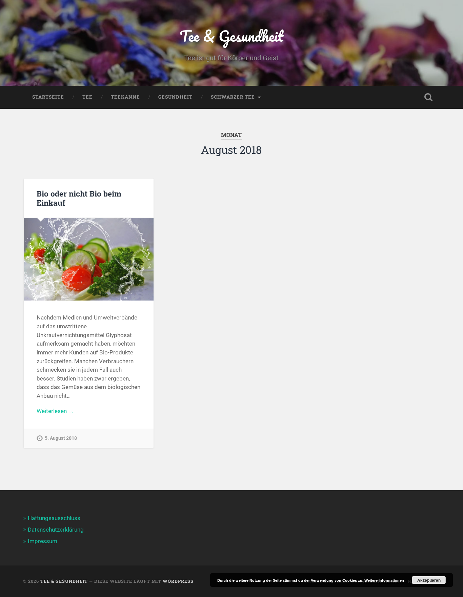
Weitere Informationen (384, 580)
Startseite (48, 97)
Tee (87, 97)
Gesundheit (175, 97)
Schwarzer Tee (233, 97)
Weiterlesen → (55, 411)
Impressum (42, 541)
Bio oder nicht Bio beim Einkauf (79, 198)
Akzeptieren (429, 580)
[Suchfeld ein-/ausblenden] (428, 97)
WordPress (178, 581)
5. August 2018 (61, 438)
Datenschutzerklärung (56, 529)
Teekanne (125, 97)
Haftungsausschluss (54, 518)
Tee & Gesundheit (231, 36)
